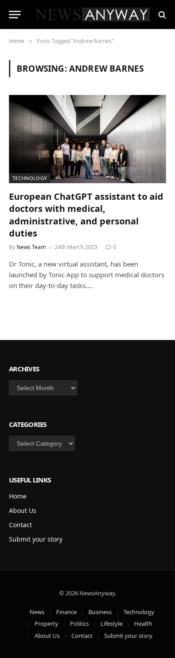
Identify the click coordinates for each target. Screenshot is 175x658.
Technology (30, 178)
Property (46, 623)
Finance (66, 612)
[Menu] (15, 14)
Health (143, 623)
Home (17, 496)
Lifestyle (111, 623)
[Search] (161, 14)
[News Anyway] (92, 14)
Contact (20, 524)
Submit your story (35, 539)
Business (100, 612)
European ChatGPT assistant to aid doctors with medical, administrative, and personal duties (86, 214)
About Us (22, 510)
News (37, 612)
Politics (79, 623)
